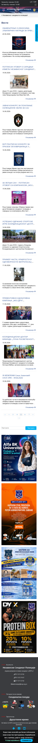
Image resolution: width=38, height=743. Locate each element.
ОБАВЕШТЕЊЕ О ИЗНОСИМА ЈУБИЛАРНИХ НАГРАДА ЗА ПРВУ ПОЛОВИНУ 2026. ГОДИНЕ (17, 30)
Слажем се (26, 740)
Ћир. (35, 2)
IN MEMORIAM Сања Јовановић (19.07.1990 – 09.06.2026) (16, 376)
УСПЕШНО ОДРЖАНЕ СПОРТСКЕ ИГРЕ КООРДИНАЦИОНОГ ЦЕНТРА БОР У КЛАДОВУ (18, 223)
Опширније (30, 60)
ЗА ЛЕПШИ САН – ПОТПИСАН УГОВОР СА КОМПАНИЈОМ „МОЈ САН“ (17, 185)
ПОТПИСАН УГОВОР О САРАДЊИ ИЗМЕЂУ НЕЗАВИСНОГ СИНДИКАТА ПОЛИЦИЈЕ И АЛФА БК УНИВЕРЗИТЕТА (18, 70)
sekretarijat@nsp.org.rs (19, 684)
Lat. (31, 2)
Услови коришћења (12, 740)
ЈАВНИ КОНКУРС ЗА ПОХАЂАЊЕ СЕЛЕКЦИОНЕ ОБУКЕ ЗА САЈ (17, 106)
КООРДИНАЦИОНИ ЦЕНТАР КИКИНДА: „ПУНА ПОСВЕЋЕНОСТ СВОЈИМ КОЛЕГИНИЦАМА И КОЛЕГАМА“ (18, 340)
